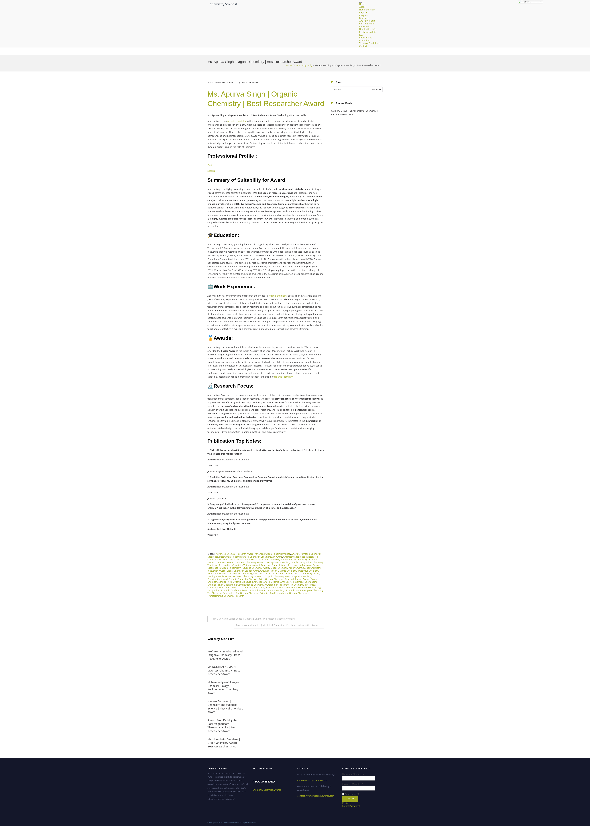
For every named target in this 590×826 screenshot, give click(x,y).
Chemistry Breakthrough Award (266, 556)
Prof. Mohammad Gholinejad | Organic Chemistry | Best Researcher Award (144, 655)
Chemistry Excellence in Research (300, 556)
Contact (363, 46)
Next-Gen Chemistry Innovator (248, 576)
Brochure (364, 18)
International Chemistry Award (303, 573)
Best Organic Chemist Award (234, 556)
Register (363, 12)
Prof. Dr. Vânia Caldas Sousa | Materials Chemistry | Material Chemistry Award (254, 618)
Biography (307, 65)
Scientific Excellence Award (234, 590)
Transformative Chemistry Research (225, 595)
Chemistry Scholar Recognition (296, 562)
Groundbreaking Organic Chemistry (278, 570)
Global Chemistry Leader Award (243, 570)
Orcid (210, 165)
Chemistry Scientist (223, 4)
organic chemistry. (283, 376)
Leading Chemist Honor (219, 576)
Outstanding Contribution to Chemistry (244, 584)
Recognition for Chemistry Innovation (245, 587)
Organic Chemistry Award (278, 576)
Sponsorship (365, 37)
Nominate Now (367, 9)
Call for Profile (366, 23)
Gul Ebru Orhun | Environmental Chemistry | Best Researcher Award (354, 112)
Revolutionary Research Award (281, 587)
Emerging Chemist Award (274, 565)
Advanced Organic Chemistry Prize (272, 553)
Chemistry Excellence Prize (221, 559)
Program (363, 15)
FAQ (361, 34)
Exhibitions (365, 40)
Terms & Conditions (369, 43)
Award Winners (367, 20)
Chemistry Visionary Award (246, 565)
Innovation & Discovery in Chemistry (233, 573)
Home (362, 4)
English (527, 2)
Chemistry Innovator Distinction (252, 559)
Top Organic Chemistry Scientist (252, 593)
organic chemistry (236, 121)
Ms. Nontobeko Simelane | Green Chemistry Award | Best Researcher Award (142, 743)
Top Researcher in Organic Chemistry (289, 593)
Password (352, 784)
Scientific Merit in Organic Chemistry (304, 590)
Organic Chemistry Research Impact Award (287, 579)
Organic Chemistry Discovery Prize (246, 579)
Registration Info (367, 32)
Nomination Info (367, 29)
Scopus (211, 170)
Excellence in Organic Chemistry (224, 567)
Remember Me (352, 794)
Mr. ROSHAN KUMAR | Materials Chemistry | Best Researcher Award (142, 670)
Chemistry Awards (250, 82)
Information (365, 26)
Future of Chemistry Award (255, 567)
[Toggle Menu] (360, 2)
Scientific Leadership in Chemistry (267, 590)
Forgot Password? (351, 805)
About (362, 6)
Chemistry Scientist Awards (266, 789)
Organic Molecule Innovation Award (251, 581)
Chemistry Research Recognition (262, 562)
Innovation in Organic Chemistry (270, 573)
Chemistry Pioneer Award (283, 559)
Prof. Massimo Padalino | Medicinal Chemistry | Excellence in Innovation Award (277, 625)
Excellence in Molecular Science (304, 565)
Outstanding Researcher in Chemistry (284, 584)
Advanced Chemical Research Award (235, 553)
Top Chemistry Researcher (221, 593)
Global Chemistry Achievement (286, 567)
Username (353, 774)
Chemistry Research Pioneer (230, 562)
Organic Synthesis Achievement (287, 581)
